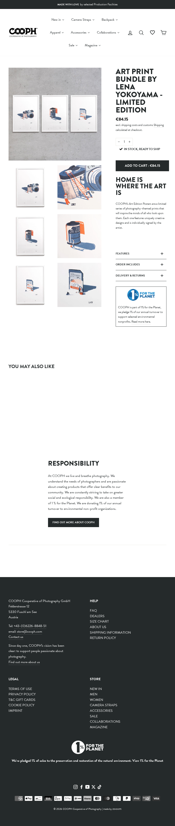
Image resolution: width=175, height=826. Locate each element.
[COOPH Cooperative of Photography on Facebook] (81, 786)
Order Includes (128, 264)
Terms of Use (20, 689)
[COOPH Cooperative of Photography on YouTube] (87, 786)
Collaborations (105, 721)
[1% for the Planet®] (87, 748)
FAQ (93, 610)
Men (93, 694)
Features (122, 253)
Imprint (15, 710)
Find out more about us (24, 662)
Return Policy (103, 637)
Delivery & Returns (130, 275)
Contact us (16, 636)
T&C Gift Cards (22, 699)
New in (96, 689)
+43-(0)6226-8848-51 (30, 626)
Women (96, 699)
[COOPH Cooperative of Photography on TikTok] (99, 786)
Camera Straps (103, 705)
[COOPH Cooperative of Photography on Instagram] (75, 786)
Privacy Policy (22, 694)
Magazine (99, 727)
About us (98, 627)
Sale (94, 716)
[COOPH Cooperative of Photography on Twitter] (93, 786)
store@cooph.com (29, 631)
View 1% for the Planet (147, 760)
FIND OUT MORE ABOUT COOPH (73, 522)
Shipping (159, 125)
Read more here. (141, 321)
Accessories (101, 710)
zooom (116, 808)
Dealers (97, 616)
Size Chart (99, 621)
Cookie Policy (21, 705)
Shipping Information (110, 632)
